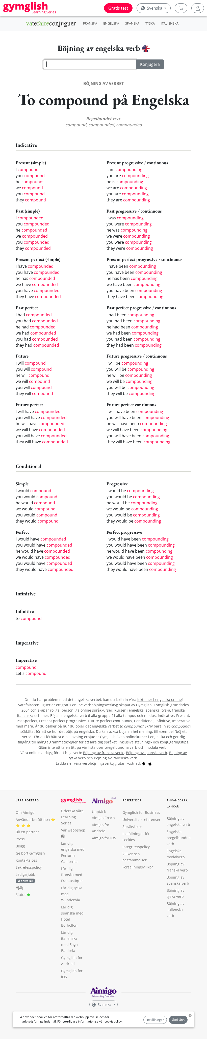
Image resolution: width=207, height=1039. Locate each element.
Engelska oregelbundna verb (179, 837)
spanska (153, 710)
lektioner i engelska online (159, 699)
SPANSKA (132, 23)
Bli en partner (27, 831)
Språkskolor (132, 826)
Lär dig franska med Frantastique (72, 874)
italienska (25, 715)
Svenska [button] (154, 8)
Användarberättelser (33, 819)
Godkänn (178, 1019)
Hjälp (20, 887)
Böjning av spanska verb (146, 752)
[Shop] (181, 8)
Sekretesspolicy (29, 867)
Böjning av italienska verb (115, 758)
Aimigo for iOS (104, 838)
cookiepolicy (113, 1021)
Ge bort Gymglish (30, 853)
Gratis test (118, 8)
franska (178, 710)
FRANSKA (90, 23)
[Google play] (143, 763)
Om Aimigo (25, 812)
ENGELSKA (111, 23)
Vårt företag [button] (27, 800)
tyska (166, 710)
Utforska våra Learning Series (72, 816)
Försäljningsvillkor (137, 867)
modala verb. (156, 747)
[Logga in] (197, 8)
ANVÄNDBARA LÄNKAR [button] (177, 803)
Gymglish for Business (141, 812)
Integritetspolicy (136, 846)
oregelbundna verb (121, 747)
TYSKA (150, 23)
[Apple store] (149, 763)
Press (20, 839)
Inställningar (155, 1019)
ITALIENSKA (169, 23)
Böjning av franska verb (103, 752)
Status (21, 894)
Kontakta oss (26, 860)
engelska (136, 710)
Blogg (20, 846)
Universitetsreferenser (141, 819)
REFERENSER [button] (132, 800)
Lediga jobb (25, 874)
